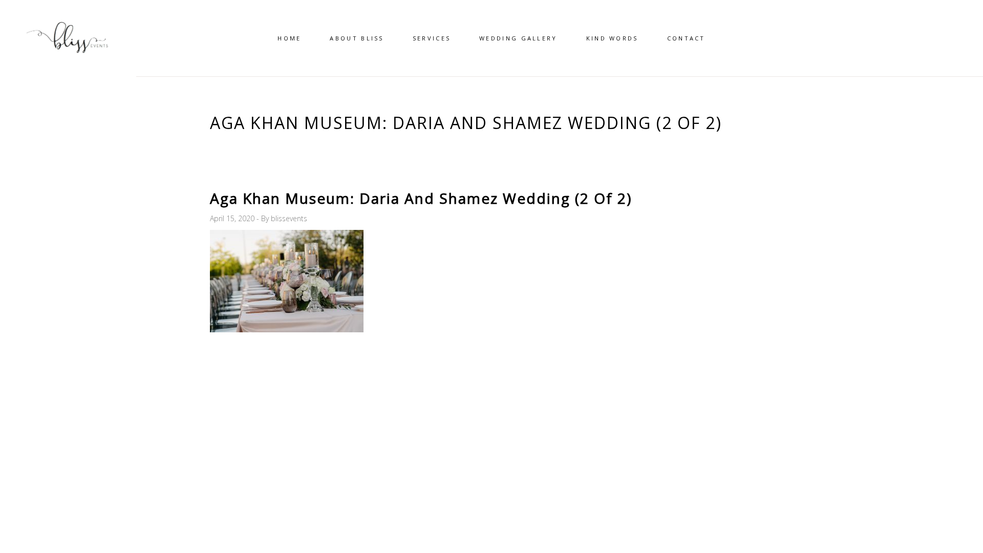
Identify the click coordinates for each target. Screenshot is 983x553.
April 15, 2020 (233, 218)
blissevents (289, 218)
